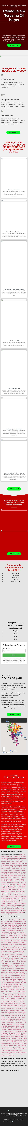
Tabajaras (7, 868)
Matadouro (3, 905)
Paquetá (22, 968)
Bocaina (24, 1040)
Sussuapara (4, 928)
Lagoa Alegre (20, 993)
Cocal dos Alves (10, 1022)
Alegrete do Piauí (5, 1054)
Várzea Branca (9, 925)
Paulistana (22, 965)
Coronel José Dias (10, 1019)
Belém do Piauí (5, 1043)
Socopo (13, 868)
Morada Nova (8, 889)
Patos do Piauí (15, 967)
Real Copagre (23, 898)
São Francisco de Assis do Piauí (12, 947)
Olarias (8, 901)
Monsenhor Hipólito (9, 982)
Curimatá (3, 1017)
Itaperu (22, 905)
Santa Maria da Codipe (13, 898)
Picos (22, 963)
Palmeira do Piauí (11, 970)
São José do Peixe (13, 939)
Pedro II (12, 965)
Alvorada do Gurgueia (11, 1052)
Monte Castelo (16, 889)
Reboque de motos (14, 190)
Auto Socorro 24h (14, 341)
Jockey (23, 875)
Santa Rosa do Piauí (19, 953)
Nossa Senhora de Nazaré (7, 977)
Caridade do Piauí (19, 1024)
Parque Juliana (17, 887)
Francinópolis (22, 1007)
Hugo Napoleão (9, 1003)
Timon (14, 921)
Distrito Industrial (20, 891)
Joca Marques (8, 996)
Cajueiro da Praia (5, 1034)
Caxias (21, 920)
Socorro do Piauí (11, 928)
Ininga (2, 877)
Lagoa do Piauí (12, 991)
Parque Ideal (10, 860)
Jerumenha (3, 998)
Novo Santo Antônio (10, 974)
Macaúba (22, 889)
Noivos (7, 875)
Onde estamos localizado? (10, 1070)
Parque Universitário (18, 874)
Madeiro (18, 987)
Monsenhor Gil (18, 982)
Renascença (17, 858)
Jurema (3, 994)
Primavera (3, 900)
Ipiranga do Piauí (12, 1001)
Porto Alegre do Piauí (17, 961)
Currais (24, 1015)
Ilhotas (16, 912)
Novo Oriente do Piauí (21, 974)
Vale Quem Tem (10, 867)
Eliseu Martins (16, 1010)
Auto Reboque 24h (14, 388)
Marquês (3, 912)
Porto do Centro (17, 872)
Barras (15, 1045)
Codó (10, 921)
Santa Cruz (3, 884)
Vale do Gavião (19, 867)
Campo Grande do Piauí (7, 1031)
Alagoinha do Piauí (15, 1054)
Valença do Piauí (17, 925)
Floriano (3, 1008)
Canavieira (3, 1029)
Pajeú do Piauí (20, 970)
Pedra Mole (9, 874)
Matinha (8, 912)
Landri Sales (11, 989)
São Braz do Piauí (10, 949)
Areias (5, 894)
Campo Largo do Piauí (20, 1029)
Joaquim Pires (16, 996)
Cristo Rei (3, 893)
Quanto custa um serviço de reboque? (14, 1058)
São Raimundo (4, 858)
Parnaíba (11, 968)
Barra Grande (19, 921)
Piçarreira (3, 874)
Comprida (8, 863)
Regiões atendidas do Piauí (10, 917)
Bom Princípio (20, 863)
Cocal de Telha (18, 1022)
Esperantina (9, 1010)
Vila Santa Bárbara (22, 865)
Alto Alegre (18, 908)
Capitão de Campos (10, 1028)
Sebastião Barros (5, 932)
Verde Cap (22, 854)
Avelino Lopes (17, 1047)
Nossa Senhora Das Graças (16, 879)
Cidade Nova (9, 893)
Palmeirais (3, 970)
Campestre (23, 877)
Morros (11, 875)
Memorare (23, 903)
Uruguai (3, 868)
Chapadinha (18, 907)
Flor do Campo (18, 861)
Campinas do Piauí (5, 1033)
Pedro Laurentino (5, 965)
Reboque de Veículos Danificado (14, 289)
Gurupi (12, 861)
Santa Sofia (24, 896)
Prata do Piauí (7, 961)
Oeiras (2, 974)
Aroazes (20, 1048)
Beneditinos (24, 1041)
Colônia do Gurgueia (20, 1021)
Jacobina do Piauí (9, 1000)
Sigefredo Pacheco (10, 930)
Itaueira (16, 1000)
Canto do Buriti (20, 1028)
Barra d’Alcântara (22, 1045)
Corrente (3, 1019)
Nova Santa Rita (5, 975)
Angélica (10, 894)
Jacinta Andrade (16, 905)
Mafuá (12, 912)
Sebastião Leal (19, 930)
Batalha (21, 1043)
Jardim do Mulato (20, 998)
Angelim (15, 894)
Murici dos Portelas (9, 979)
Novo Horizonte (18, 860)
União (2, 926)
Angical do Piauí (18, 1050)
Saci (8, 884)
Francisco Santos (21, 1005)
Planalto (24, 872)
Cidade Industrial (10, 907)
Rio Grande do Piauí (22, 956)
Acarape (13, 910)
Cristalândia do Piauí (19, 1017)
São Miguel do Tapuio (14, 933)
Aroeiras (12, 908)
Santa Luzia (23, 882)
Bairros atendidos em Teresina (11, 852)
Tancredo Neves (14, 856)
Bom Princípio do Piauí (10, 1040)
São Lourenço (8, 882)
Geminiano (8, 1005)
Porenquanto (18, 910)
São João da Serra (14, 942)
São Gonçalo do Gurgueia (10, 946)
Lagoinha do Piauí (19, 989)
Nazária (17, 977)
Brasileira (8, 1038)
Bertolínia (17, 1041)
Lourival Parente (5, 891)
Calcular (14, 655)
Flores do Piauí (19, 1008)
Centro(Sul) (8, 914)
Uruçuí (24, 925)
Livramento (3, 861)
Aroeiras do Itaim (13, 1048)
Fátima (9, 877)
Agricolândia (8, 1055)
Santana (11, 858)
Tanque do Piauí (8, 926)
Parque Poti (4, 860)
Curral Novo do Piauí (16, 1015)
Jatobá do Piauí (11, 998)
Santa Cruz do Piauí (11, 956)
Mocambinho (10, 903)
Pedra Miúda (12, 886)
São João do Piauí (9, 940)
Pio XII (6, 886)
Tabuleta (20, 880)
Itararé (8, 861)
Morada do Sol (17, 875)
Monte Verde (17, 903)
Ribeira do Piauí (15, 958)
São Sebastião (22, 856)
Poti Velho (9, 900)
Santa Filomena (10, 954)
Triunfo (8, 880)
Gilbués (3, 1005)
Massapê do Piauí (9, 986)
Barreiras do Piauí (8, 1045)
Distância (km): (6, 648)
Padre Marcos (8, 972)
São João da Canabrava (12, 944)
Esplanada (12, 891)
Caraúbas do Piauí (5, 1026)
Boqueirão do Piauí (16, 1038)
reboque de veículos (6, 787)
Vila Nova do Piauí (9, 923)
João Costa (23, 996)
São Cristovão (4, 870)
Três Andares (13, 880)
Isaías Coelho (4, 1001)
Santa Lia (11, 870)
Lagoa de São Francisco (10, 993)
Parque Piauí (9, 887)
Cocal (24, 1022)
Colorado (13, 863)
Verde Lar (3, 867)
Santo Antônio (15, 882)
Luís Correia (4, 989)
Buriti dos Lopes (19, 1036)
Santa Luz (3, 954)
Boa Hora (3, 1041)
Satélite (17, 868)
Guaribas (16, 1003)
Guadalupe (22, 1003)
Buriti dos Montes (10, 1036)
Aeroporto (7, 910)
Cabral (2, 914)
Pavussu (17, 965)
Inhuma (19, 1001)
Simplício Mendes (21, 928)
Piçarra (24, 910)
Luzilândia (23, 987)
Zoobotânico (6, 865)
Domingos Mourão (9, 1012)
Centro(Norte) (14, 914)
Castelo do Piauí (10, 1024)
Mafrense (9, 905)
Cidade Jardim (15, 877)
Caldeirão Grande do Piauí (18, 1033)
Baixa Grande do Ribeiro (7, 1047)
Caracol (13, 1026)
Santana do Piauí (9, 953)
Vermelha (3, 880)
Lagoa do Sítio (4, 991)
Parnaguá (17, 968)
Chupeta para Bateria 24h (14, 232)
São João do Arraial (20, 940)
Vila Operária (9, 896)
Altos (19, 1052)
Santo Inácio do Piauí (20, 949)
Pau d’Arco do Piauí (6, 967)
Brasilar (21, 893)
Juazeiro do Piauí (16, 994)
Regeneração (4, 960)
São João (22, 868)
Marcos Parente (19, 986)
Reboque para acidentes (14, 429)
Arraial (7, 1048)
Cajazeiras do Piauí (15, 1034)
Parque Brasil (15, 900)
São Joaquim (17, 896)
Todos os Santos (5, 856)
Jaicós (2, 1000)
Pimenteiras (17, 963)
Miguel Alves (16, 984)
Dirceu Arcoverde (13, 1014)
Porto (24, 961)
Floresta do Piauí (10, 1008)
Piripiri (2, 963)
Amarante (3, 1052)
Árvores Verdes (5, 879)
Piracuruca (7, 963)
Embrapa (3, 907)
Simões (3, 930)
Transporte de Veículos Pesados (14, 473)
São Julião (20, 937)
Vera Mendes (18, 923)
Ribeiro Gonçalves (5, 958)
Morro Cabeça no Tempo (10, 980)
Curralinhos (7, 1015)
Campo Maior (10, 1029)
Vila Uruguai (13, 865)
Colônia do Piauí (10, 1021)
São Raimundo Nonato (16, 932)
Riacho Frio (23, 958)
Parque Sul (19, 886)
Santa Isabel (17, 870)
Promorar (18, 884)
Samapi (23, 870)
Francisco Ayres (15, 1007)
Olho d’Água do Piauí (18, 972)
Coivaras (3, 1022)
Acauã (13, 1055)
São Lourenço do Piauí (11, 937)
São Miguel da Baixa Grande (14, 935)
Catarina (16, 893)
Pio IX (12, 963)
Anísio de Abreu (9, 1050)
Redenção (12, 884)
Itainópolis (21, 1000)
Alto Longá (23, 1052)
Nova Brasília (13, 901)
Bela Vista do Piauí (14, 1043)
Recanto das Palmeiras (7, 872)
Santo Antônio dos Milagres (8, 951)
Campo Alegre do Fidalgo (20, 1031)
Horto (5, 877)
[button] (14, 851)
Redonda (23, 858)
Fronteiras (14, 1005)
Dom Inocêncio (18, 1012)
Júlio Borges (8, 994)
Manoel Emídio (11, 987)
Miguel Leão (9, 984)
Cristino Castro (10, 1017)
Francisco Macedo (5, 1007)
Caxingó (3, 1024)
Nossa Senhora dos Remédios (17, 975)
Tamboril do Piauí (17, 926)
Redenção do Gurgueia (14, 960)
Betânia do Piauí (10, 1041)
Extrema (3, 863)
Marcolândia (4, 987)
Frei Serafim (21, 912)
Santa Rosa (4, 898)
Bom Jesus (7, 908)
